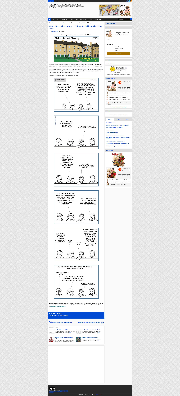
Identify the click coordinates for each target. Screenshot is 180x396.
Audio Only (117, 50)
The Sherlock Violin (110, 130)
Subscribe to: (110, 44)
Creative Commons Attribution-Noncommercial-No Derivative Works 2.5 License (58, 391)
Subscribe (91, 19)
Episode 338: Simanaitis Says (112, 132)
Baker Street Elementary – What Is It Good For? (115, 141)
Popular (110, 119)
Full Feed (117, 46)
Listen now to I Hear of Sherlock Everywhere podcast (118, 74)
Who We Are (64, 19)
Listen (58, 19)
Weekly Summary (119, 48)
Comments (118, 119)
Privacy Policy (99, 394)
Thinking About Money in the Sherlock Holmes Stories (116, 146)
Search (131, 19)
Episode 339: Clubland (110, 122)
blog (52, 315)
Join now (118, 53)
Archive (127, 119)
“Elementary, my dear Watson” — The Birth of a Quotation (117, 125)
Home (49, 19)
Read (53, 19)
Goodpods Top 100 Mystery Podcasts (118, 72)
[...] (70, 332)
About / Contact (83, 19)
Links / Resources (73, 19)
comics (55, 315)
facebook (127, 1)
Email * (108, 39)
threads (129, 1)
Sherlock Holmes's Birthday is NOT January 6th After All (117, 143)
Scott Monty (55, 31)
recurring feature (64, 315)
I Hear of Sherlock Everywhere (65, 5)
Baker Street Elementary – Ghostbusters (114, 127)
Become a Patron (98, 19)
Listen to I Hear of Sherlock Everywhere (118, 107)
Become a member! (110, 62)
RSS (131, 1)
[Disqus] (76, 364)
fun (58, 315)
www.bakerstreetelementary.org (57, 306)
